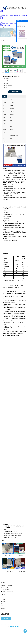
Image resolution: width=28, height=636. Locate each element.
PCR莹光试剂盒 (2, 15)
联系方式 (4, 25)
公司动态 (11, 21)
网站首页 (9, 40)
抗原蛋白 (25, 15)
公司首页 (5, 21)
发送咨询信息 (15, 91)
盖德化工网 (12, 626)
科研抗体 (22, 15)
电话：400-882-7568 (6, 589)
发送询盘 (6, 618)
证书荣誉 (1, 25)
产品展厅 (1, 22)
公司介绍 (8, 21)
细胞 (1, 16)
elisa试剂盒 (7, 15)
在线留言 (8, 25)
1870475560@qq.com (9, 591)
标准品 (15, 15)
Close (3, 21)
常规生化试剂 (18, 15)
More (2, 605)
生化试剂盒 (11, 15)
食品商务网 (17, 626)
